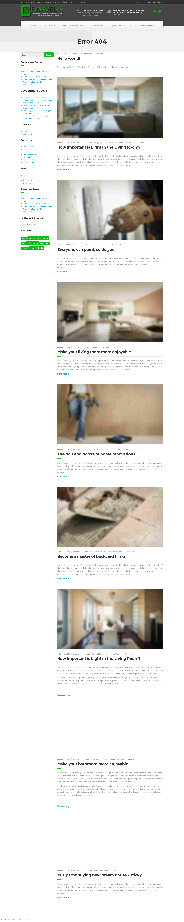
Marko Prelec (28, 100)
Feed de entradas (30, 178)
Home (109, 245)
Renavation (93, 347)
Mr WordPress (28, 97)
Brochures (138, 2)
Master (119, 552)
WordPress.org (29, 183)
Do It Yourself (88, 245)
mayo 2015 (27, 131)
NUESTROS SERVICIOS (73, 26)
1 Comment (99, 54)
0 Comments (123, 245)
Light (108, 654)
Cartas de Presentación (154, 2)
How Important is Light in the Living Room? (98, 147)
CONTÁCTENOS (147, 26)
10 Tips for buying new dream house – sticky (99, 875)
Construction (87, 142)
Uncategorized (86, 54)
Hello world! (68, 58)
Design (96, 142)
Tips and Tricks (105, 142)
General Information (101, 870)
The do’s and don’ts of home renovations (96, 454)
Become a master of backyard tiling (91, 556)
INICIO (33, 26)
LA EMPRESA (49, 26)
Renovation (127, 449)
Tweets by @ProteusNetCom (31, 224)
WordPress (29, 919)
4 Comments (116, 870)
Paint (114, 245)
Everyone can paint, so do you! (86, 249)
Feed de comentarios (31, 180)
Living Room (118, 142)
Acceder (26, 175)
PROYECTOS (98, 26)
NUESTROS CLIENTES (121, 26)
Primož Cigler (28, 110)
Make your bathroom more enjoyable (92, 764)
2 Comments (143, 142)
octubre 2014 (28, 134)
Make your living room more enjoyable (94, 352)
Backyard (111, 552)
